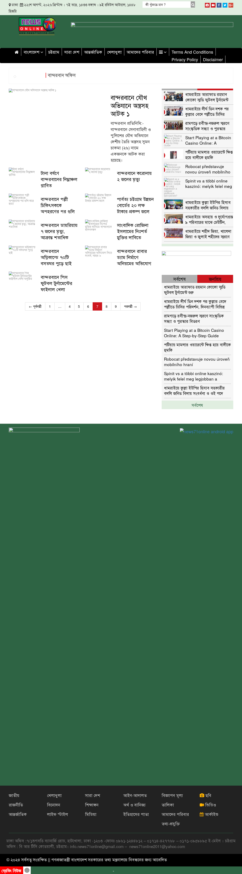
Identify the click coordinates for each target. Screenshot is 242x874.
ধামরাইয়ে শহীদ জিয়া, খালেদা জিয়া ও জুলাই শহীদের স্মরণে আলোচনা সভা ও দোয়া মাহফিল (208, 233)
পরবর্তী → (130, 306)
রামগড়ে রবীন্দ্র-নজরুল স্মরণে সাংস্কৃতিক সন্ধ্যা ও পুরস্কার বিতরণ (207, 125)
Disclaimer (213, 59)
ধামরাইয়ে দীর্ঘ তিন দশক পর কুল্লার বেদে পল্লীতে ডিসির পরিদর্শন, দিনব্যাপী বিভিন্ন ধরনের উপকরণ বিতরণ (207, 111)
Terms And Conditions (192, 52)
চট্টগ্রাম (53, 52)
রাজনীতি (16, 804)
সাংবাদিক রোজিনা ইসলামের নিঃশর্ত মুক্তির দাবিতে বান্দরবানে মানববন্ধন (135, 234)
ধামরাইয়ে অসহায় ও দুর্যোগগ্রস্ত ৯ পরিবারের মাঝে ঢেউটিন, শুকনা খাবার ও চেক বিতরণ (209, 219)
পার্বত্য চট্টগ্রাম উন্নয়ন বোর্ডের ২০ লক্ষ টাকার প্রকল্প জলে (135, 205)
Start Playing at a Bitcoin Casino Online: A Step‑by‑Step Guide (208, 140)
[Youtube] (213, 4)
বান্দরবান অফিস (62, 75)
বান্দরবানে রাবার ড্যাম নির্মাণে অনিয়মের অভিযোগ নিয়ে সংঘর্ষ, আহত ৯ (135, 260)
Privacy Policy (185, 59)
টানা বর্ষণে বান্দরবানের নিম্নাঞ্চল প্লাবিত (59, 179)
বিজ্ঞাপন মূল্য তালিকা (172, 800)
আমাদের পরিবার (140, 52)
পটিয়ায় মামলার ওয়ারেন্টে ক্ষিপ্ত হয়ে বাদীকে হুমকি (209, 154)
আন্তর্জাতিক (93, 52)
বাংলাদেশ (32, 52)
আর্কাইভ (211, 814)
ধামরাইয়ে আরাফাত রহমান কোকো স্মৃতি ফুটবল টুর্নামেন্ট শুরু (206, 96)
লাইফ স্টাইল (57, 814)
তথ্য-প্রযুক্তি (171, 823)
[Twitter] (225, 4)
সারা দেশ (71, 52)
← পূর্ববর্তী (35, 306)
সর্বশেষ (197, 405)
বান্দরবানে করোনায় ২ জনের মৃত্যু (134, 176)
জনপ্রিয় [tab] (215, 279)
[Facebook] (219, 4)
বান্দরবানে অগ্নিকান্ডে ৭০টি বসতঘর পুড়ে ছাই (56, 257)
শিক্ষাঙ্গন (92, 804)
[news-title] (22, 178)
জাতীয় (14, 795)
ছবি (207, 795)
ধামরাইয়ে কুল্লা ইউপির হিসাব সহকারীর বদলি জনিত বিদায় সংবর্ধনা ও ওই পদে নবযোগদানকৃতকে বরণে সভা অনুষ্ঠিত (208, 204)
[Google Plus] (231, 4)
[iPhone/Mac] (207, 4)
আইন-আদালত (135, 795)
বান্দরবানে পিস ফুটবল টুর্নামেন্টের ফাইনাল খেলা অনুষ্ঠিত (56, 286)
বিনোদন (53, 804)
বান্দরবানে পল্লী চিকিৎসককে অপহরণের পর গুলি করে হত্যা (58, 208)
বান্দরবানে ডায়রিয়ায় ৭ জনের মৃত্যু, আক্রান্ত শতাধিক (59, 231)
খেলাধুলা (114, 52)
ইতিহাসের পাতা (136, 814)
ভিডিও (210, 804)
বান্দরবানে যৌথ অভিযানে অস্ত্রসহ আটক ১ (129, 105)
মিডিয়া (90, 814)
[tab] (180, 89)
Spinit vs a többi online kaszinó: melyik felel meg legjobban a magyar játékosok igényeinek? (208, 183)
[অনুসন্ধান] (193, 4)
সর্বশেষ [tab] (179, 279)
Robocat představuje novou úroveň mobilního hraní (207, 169)
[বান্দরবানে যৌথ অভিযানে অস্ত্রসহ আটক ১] (57, 90)
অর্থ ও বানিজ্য (134, 804)
